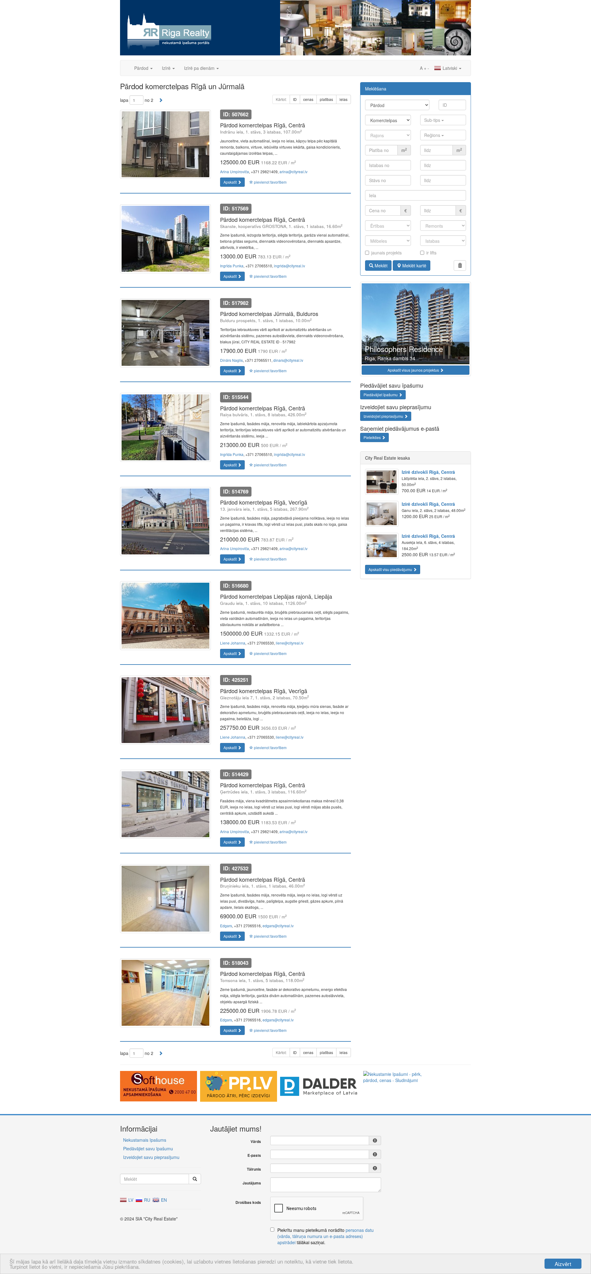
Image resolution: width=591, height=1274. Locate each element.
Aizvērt (563, 1264)
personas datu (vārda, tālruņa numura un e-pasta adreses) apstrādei (325, 1236)
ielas (344, 99)
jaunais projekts (386, 253)
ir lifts (431, 253)
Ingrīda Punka (231, 265)
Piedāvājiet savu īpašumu (148, 1148)
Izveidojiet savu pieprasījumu (151, 1157)
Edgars (226, 925)
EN (163, 1200)
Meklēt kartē (413, 265)
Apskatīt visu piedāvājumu (390, 569)
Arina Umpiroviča (234, 171)
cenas (308, 99)
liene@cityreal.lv (290, 642)
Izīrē (167, 68)
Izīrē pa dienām (200, 68)
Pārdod (142, 68)
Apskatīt (230, 182)
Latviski (449, 68)
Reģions (432, 135)
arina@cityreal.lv (293, 171)
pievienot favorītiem (270, 182)
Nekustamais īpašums (144, 1140)
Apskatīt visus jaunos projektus (414, 370)
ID (295, 99)
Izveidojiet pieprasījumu (384, 416)
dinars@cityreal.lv (288, 360)
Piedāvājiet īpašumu (381, 394)
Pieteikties (373, 437)
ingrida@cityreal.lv (289, 265)
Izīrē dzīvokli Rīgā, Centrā (428, 472)
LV (130, 1200)
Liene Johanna (232, 642)
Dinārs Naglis (231, 360)
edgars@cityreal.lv (278, 925)
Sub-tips (432, 120)
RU (146, 1200)
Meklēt (380, 265)
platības (326, 99)
